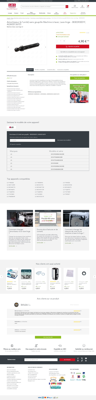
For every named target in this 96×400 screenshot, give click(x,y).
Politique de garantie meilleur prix (14, 382)
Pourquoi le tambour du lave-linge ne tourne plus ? (16, 108)
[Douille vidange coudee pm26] (26, 274)
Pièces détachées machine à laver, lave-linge (20, 18)
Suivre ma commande (11, 369)
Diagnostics (73, 13)
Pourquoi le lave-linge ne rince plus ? (14, 110)
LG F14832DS (10, 182)
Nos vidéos (65, 13)
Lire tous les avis (48, 337)
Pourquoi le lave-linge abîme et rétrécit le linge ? (16, 101)
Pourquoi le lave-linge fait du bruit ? (14, 95)
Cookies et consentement (12, 387)
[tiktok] (82, 361)
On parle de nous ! (32, 377)
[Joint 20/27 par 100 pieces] (69, 274)
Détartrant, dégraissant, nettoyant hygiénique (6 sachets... (12, 284)
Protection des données (12, 380)
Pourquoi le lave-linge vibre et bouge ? (14, 107)
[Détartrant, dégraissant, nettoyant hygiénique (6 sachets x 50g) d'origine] (12, 274)
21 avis (87, 32)
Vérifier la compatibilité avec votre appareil (73, 52)
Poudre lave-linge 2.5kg (84, 283)
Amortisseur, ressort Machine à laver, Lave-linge (40, 18)
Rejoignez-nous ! (31, 380)
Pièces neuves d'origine (12, 384)
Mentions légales (10, 374)
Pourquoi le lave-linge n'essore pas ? (14, 88)
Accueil (8, 18)
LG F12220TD (66, 189)
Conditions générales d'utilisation (14, 379)
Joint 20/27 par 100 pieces (68, 284)
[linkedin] (86, 361)
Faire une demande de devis (13, 371)
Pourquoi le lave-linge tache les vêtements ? (15, 94)
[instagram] (78, 361)
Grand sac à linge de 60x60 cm (54, 284)
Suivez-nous (11, 359)
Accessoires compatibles (63, 69)
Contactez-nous (31, 369)
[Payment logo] (48, 397)
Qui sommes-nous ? (32, 371)
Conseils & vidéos (51, 69)
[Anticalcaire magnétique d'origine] (41, 274)
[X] (82, 359)
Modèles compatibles (40, 69)
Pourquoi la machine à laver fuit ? (13, 104)
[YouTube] (86, 359)
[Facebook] (78, 359)
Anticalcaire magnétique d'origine (41, 284)
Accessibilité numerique (12, 388)
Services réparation (83, 13)
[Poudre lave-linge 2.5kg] (84, 274)
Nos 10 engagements (32, 374)
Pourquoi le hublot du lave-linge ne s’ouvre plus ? (16, 97)
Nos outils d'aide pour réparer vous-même (37, 379)
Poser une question (79, 78)
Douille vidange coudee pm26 (26, 284)
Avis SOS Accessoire (32, 376)
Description (30, 69)
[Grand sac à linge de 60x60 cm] (55, 274)
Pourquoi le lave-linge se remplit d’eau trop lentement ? (15, 91)
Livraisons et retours (11, 376)
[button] (1, 276)
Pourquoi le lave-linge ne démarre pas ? (14, 98)
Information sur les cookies (12, 385)
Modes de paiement (11, 377)
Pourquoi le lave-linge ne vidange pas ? (14, 100)
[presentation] (8, 47)
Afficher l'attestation (74, 304)
